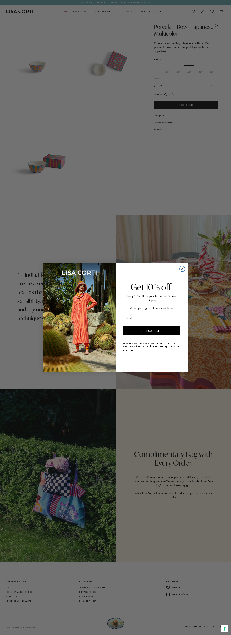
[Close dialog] (182, 269)
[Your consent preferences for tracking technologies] (224, 628)
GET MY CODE (151, 331)
